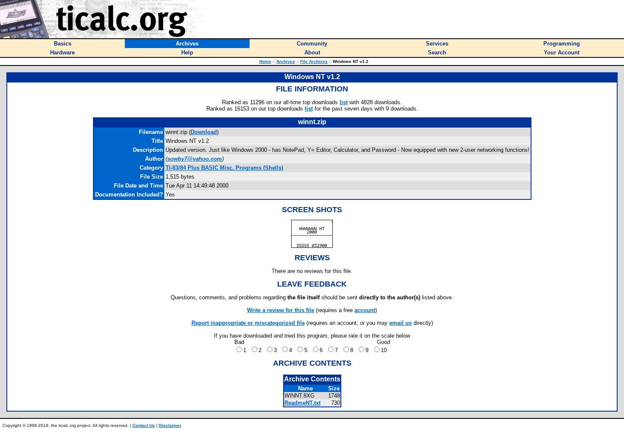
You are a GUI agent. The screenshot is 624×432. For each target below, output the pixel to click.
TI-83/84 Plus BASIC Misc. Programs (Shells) (224, 168)
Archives (285, 61)
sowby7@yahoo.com (194, 159)
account (364, 310)
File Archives (314, 61)
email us (400, 323)
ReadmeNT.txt (302, 403)
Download (204, 132)
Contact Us (143, 425)
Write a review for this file (280, 310)
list (344, 102)
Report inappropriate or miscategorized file (248, 323)
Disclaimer (170, 425)
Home (265, 61)
